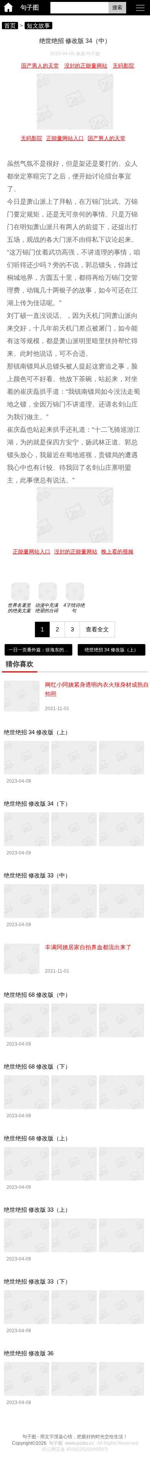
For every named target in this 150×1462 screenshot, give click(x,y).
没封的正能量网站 (85, 66)
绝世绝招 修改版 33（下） (37, 1281)
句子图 (29, 7)
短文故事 (38, 25)
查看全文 (97, 629)
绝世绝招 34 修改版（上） (111, 650)
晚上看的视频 (117, 551)
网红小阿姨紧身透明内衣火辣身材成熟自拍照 (97, 689)
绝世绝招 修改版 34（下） (37, 803)
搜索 (117, 7)
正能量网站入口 (65, 138)
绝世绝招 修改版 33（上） (37, 1209)
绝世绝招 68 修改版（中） (37, 994)
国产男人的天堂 (40, 66)
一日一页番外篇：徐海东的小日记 (43, 650)
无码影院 (123, 66)
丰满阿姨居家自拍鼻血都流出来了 (88, 947)
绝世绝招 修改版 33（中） (37, 875)
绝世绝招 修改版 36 (28, 1353)
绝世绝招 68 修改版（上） (37, 1138)
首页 (10, 25)
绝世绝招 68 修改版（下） (37, 1066)
